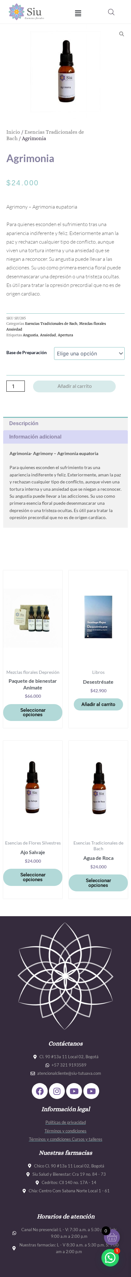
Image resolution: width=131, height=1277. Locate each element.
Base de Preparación (26, 352)
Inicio (13, 132)
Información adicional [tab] (35, 436)
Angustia (30, 335)
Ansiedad (48, 335)
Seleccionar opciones (32, 712)
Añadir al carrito (75, 386)
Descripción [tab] (23, 423)
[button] (77, 13)
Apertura (65, 335)
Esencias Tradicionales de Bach (51, 323)
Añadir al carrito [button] (98, 704)
